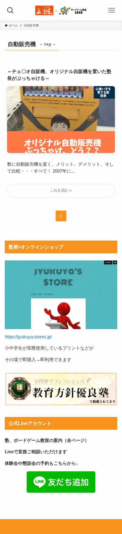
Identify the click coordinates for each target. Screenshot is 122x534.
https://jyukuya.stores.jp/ (28, 336)
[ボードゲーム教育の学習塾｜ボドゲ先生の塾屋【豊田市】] (61, 10)
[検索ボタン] (10, 10)
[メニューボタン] (111, 10)
